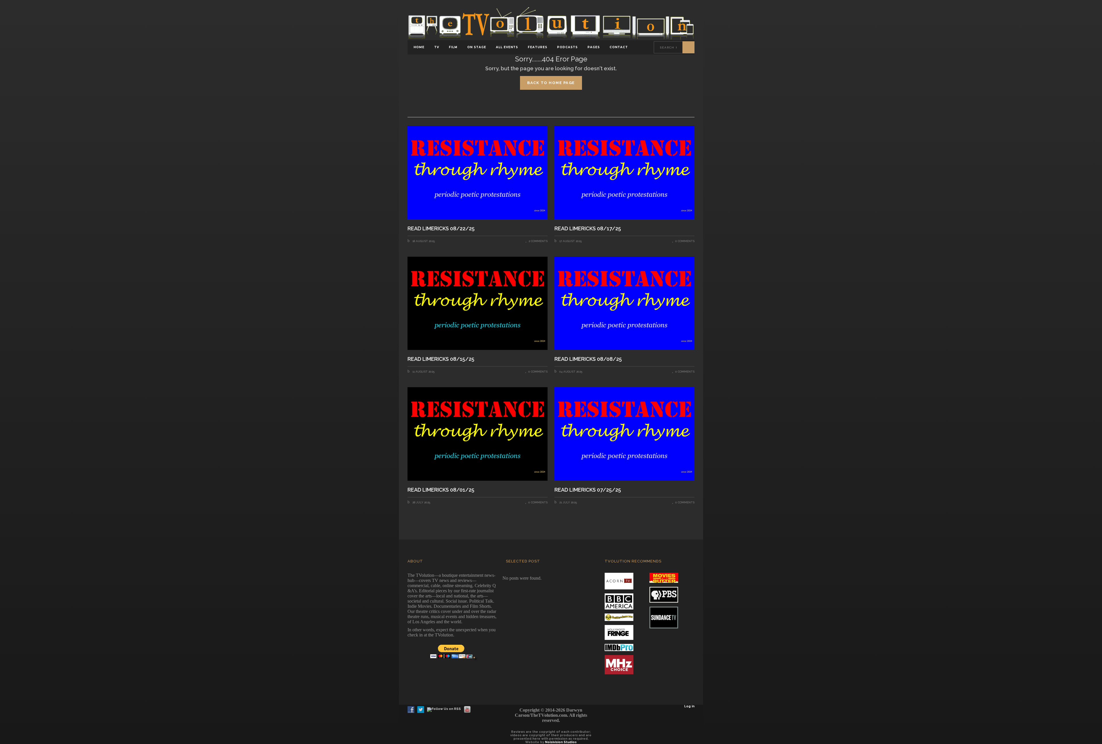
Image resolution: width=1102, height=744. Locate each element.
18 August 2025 (423, 241)
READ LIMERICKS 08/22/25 (442, 228)
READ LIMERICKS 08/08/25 (588, 359)
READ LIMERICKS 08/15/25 (441, 359)
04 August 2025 (570, 371)
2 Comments (538, 241)
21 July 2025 (567, 502)
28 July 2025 (421, 502)
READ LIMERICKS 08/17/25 (588, 228)
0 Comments (684, 241)
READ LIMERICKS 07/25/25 (587, 489)
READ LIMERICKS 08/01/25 (441, 489)
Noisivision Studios (561, 742)
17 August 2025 (570, 241)
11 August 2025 (423, 371)
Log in (689, 706)
